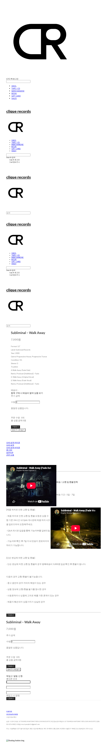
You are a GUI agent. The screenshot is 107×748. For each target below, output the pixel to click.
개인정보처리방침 (12, 714)
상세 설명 (10, 445)
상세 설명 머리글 (13, 442)
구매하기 (10, 615)
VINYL (13, 86)
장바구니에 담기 (13, 669)
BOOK (14, 93)
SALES (14, 98)
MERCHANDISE (17, 91)
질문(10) (9, 452)
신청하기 (10, 698)
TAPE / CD (15, 88)
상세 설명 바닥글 (13, 447)
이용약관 (9, 711)
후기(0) (9, 450)
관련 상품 (10, 455)
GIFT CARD (16, 96)
